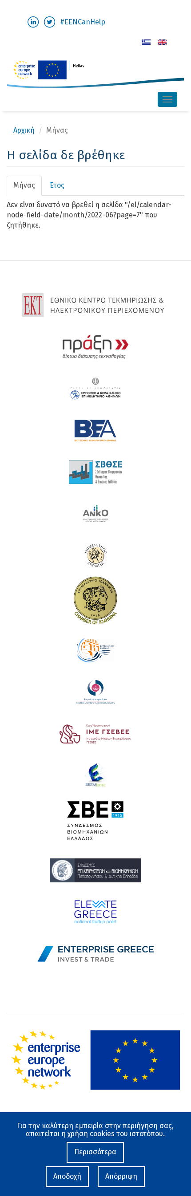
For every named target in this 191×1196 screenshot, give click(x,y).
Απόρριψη (121, 1176)
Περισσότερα (95, 1152)
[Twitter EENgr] (50, 21)
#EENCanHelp (82, 22)
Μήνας (27, 188)
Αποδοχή (67, 1176)
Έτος (56, 185)
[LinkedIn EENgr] (33, 21)
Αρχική (24, 130)
